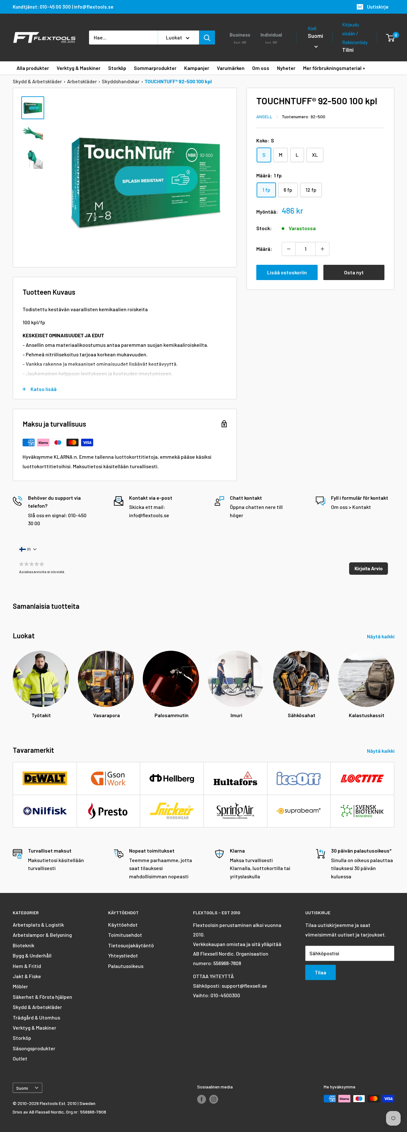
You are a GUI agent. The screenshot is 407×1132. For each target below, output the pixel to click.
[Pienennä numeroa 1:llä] (288, 249)
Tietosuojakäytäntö (131, 945)
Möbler (20, 986)
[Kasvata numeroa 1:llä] (322, 249)
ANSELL (264, 116)
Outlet (20, 1058)
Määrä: (264, 249)
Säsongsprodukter (34, 1048)
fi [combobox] (29, 549)
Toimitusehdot (125, 935)
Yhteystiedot (123, 955)
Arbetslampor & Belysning (42, 935)
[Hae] (207, 38)
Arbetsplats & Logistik (38, 925)
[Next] (394, 681)
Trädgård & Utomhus (36, 1017)
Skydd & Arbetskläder (37, 81)
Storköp (22, 1038)
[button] (368, 568)
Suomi (22, 1088)
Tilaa (320, 972)
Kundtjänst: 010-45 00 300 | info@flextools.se (63, 7)
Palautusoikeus (125, 966)
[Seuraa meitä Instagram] (213, 1099)
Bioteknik (23, 945)
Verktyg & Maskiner (34, 1028)
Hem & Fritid (27, 966)
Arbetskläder (82, 81)
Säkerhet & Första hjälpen (42, 997)
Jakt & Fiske (27, 976)
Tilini (348, 49)
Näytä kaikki (381, 636)
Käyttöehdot (123, 925)
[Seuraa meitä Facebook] (201, 1099)
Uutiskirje (378, 7)
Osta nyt (354, 272)
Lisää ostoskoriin (287, 272)
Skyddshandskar (121, 81)
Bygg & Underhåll (32, 955)
